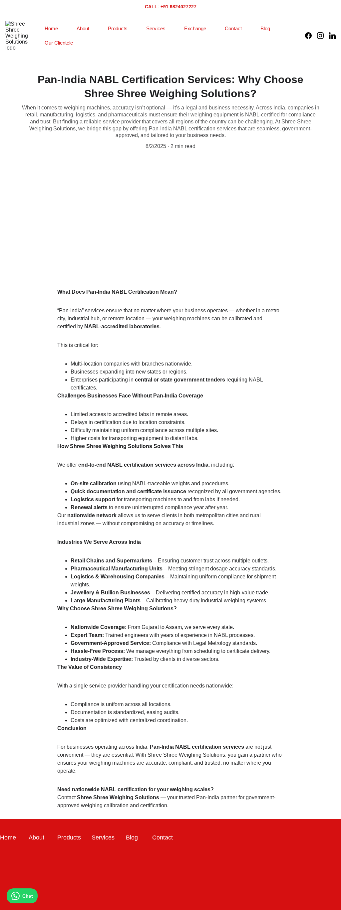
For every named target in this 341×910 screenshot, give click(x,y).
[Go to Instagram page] (323, 35)
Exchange (195, 28)
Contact (233, 28)
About (83, 28)
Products (118, 28)
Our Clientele (59, 43)
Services (156, 28)
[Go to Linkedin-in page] (332, 35)
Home (51, 28)
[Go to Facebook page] (311, 35)
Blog (265, 28)
